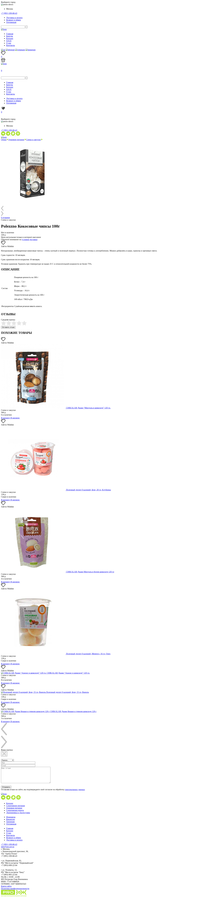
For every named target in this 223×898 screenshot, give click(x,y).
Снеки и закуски (33, 140)
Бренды (9, 36)
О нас (8, 43)
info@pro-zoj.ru (7, 847)
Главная (9, 34)
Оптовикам (11, 22)
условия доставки (29, 239)
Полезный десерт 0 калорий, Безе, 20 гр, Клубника (88, 490)
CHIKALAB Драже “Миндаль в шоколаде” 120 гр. (88, 408)
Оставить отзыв (8, 327)
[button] (3, 244)
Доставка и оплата (14, 18)
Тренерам (10, 822)
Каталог (9, 38)
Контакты (10, 45)
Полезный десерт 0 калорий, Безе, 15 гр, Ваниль (67, 692)
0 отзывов (5, 217)
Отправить (6, 787)
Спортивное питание (15, 806)
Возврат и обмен (13, 20)
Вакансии (10, 819)
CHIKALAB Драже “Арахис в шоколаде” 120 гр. (68, 673)
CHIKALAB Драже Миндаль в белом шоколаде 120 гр (90, 572)
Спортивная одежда (15, 810)
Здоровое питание (16, 140)
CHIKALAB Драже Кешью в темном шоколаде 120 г (73, 711)
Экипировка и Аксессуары (18, 813)
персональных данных (75, 789)
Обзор (3, 140)
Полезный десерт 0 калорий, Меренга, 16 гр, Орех (88, 654)
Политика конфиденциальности (15, 888)
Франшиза (10, 817)
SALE (8, 41)
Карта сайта (6, 886)
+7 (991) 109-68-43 (9, 13)
